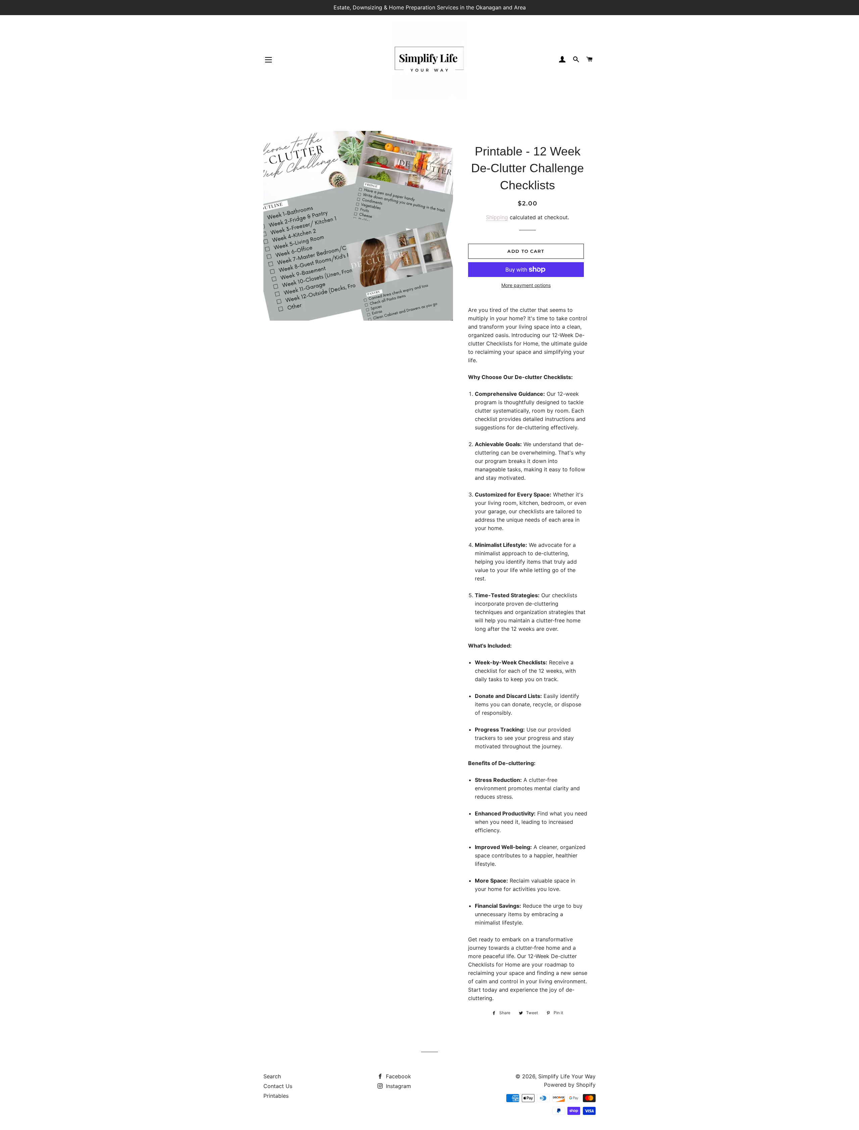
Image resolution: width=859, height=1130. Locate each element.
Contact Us (277, 1086)
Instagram (397, 1086)
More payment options (526, 285)
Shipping (497, 217)
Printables (276, 1095)
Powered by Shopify (570, 1084)
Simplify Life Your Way (567, 1076)
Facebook (397, 1076)
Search (272, 1076)
